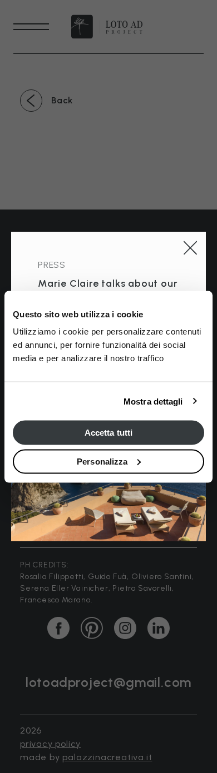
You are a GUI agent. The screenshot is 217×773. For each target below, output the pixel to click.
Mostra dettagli (153, 401)
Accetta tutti (108, 432)
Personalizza (102, 461)
